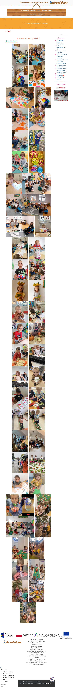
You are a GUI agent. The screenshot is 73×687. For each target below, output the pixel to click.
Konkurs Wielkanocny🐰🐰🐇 (62, 47)
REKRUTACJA (41, 14)
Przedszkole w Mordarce (36, 639)
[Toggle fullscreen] (3, 684)
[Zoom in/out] (5, 684)
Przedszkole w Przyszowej (36, 643)
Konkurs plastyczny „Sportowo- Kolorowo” (62, 56)
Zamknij (52, 681)
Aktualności (33, 10)
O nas (38, 10)
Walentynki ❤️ (60, 75)
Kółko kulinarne (61, 74)
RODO (35, 14)
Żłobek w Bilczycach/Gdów (36, 661)
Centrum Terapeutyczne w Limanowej (36, 651)
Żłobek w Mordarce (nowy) (36, 654)
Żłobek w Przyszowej (36, 648)
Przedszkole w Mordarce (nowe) (36, 641)
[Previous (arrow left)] (0, 686)
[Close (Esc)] (0, 684)
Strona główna (25, 10)
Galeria (50, 10)
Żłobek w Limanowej (36, 646)
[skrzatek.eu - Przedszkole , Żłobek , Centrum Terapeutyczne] (59, 2)
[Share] (2, 684)
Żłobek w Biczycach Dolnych (36, 652)
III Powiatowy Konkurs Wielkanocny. (60, 42)
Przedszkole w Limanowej (36, 649)
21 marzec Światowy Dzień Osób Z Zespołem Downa (62, 61)
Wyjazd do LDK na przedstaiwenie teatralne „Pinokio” (62, 70)
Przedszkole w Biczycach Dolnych (36, 659)
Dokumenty (44, 10)
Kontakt (30, 14)
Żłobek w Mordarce (36, 644)
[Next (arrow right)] (2, 686)
